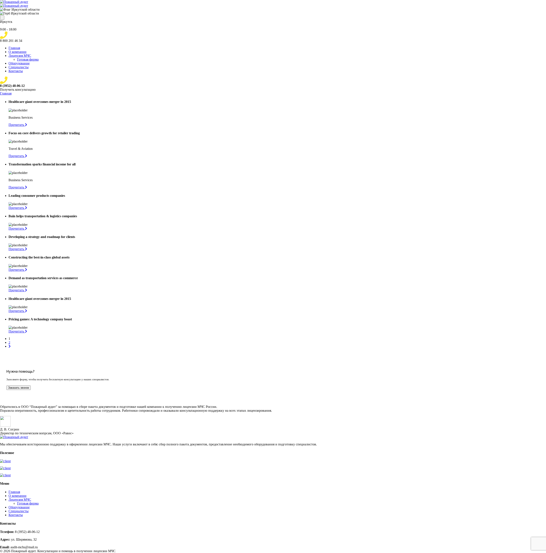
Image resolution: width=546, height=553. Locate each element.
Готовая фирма (28, 59)
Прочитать (17, 125)
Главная (14, 48)
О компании (17, 52)
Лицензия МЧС (20, 55)
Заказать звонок (18, 387)
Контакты (16, 71)
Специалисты (19, 67)
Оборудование (19, 63)
